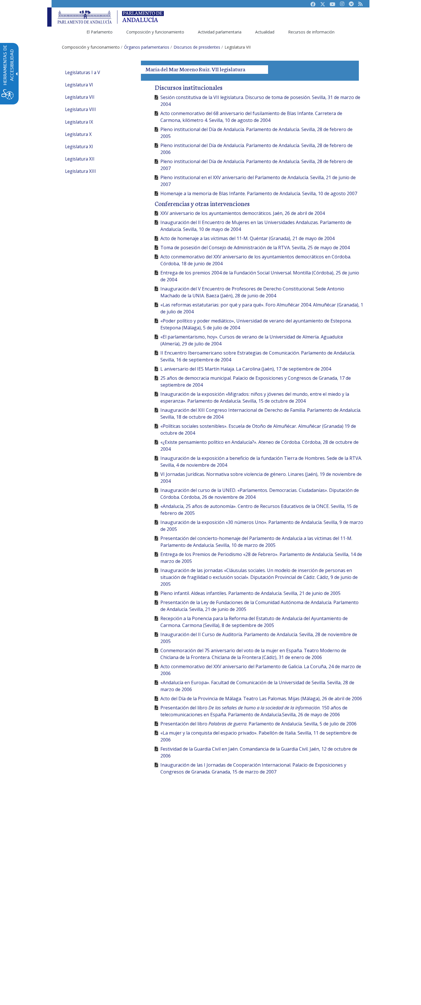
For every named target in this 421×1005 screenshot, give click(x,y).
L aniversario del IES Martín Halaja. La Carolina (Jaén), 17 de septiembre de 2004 (245, 369)
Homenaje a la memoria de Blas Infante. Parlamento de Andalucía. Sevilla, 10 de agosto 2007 (258, 193)
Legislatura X (78, 134)
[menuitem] (99, 32)
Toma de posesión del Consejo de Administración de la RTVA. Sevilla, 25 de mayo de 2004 (255, 247)
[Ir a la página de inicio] (84, 17)
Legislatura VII (80, 97)
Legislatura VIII (80, 109)
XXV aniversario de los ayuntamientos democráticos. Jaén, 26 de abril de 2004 (242, 213)
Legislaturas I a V (82, 73)
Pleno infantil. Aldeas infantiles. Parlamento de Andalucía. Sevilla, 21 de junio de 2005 (250, 593)
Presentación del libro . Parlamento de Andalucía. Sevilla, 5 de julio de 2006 (258, 724)
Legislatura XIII (80, 171)
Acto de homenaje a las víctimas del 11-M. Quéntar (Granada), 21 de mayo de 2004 (247, 238)
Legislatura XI (79, 147)
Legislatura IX (79, 122)
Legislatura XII (80, 159)
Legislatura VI (79, 85)
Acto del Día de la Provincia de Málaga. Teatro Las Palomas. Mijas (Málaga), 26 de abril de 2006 (261, 698)
